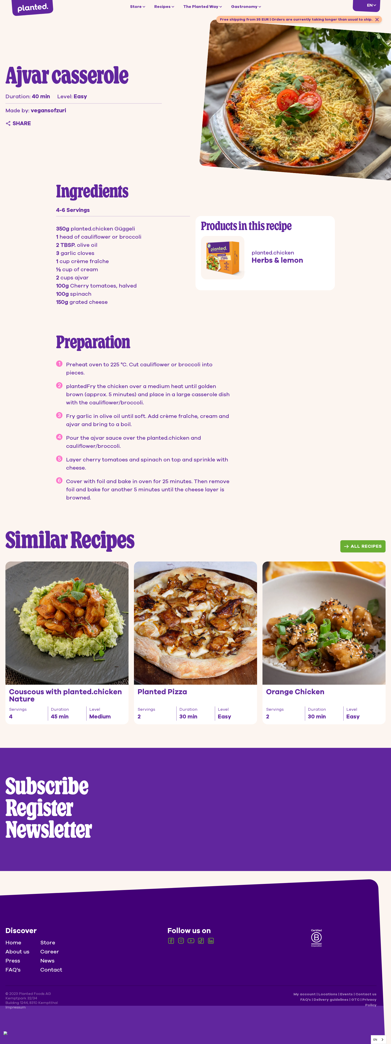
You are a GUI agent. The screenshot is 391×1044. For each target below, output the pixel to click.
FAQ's (13, 969)
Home (13, 942)
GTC (355, 999)
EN (375, 1039)
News (47, 960)
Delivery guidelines (331, 999)
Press (12, 960)
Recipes (162, 6)
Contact (51, 969)
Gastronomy (244, 6)
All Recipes (366, 546)
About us (17, 951)
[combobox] (378, 1039)
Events (347, 994)
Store (136, 6)
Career (49, 951)
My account (305, 994)
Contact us (366, 994)
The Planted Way (200, 6)
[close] (377, 19)
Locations (328, 994)
